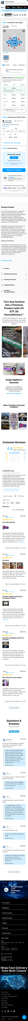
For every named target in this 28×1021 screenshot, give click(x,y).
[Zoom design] (23, 31)
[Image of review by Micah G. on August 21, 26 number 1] (5, 527)
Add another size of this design (12, 142)
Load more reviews (14, 707)
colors (12, 502)
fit (7, 502)
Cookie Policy (4, 998)
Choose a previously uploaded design (13, 163)
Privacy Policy (4, 992)
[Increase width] (11, 131)
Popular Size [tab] (20, 120)
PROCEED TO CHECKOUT (14, 170)
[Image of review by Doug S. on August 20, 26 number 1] (5, 603)
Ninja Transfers (14, 1016)
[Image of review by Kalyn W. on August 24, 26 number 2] (13, 565)
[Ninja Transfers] (8, 15)
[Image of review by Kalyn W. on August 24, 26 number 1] (5, 565)
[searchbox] (8, 496)
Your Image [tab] (6, 26)
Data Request (4, 1002)
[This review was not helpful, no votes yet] (23, 548)
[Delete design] (4, 31)
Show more (5, 506)
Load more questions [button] (14, 871)
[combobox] (19, 509)
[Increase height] (23, 131)
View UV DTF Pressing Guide (14, 393)
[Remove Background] (5, 65)
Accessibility (4, 1007)
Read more (21, 542)
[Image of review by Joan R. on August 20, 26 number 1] (5, 683)
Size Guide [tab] (13, 26)
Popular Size (5, 126)
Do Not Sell (4, 1000)
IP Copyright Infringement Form (9, 996)
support (18, 502)
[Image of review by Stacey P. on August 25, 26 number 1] (5, 645)
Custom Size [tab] (8, 120)
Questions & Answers (14, 722)
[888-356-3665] (22, 15)
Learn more (11, 177)
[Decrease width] (4, 131)
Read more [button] (18, 762)
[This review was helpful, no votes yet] (21, 548)
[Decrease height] (16, 131)
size (4, 502)
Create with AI (14, 164)
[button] (17, 15)
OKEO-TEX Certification (7, 1005)
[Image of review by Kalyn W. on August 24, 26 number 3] (20, 565)
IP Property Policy (5, 994)
